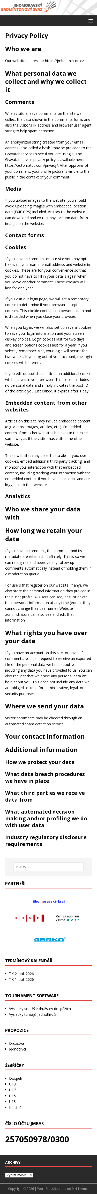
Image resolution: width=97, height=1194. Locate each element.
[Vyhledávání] (49, 866)
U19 (12, 1084)
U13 (12, 1101)
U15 (12, 1095)
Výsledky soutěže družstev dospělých (40, 1008)
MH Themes (80, 1188)
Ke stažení (17, 1107)
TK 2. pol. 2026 (21, 973)
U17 (12, 1089)
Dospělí (15, 1078)
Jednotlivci (17, 1049)
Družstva (16, 1043)
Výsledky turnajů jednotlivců (32, 1014)
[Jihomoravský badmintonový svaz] (48, 12)
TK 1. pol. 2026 (21, 979)
